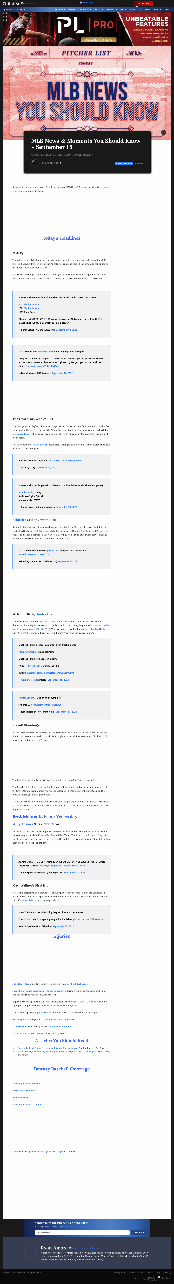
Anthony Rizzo (20, 1019)
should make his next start (42, 1033)
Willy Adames (22, 824)
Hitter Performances (24, 1090)
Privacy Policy (119, 1273)
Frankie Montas (21, 1026)
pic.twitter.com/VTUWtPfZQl (33, 554)
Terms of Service (136, 1273)
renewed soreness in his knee (49, 991)
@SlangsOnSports (32, 672)
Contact (150, 1273)
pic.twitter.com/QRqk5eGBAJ (43, 366)
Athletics (19, 520)
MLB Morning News (123, 163)
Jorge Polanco (20, 991)
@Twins (27, 919)
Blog (158, 1273)
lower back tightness (76, 984)
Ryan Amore (50, 163)
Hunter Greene (47, 614)
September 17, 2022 (45, 467)
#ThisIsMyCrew (45, 865)
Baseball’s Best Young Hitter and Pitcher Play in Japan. (48, 1048)
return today (51, 1019)
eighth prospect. (43, 531)
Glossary (167, 1273)
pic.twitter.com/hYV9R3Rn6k (69, 865)
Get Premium (143, 4)
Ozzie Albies (86, 1001)
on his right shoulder (60, 1026)
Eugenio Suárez (43, 1012)
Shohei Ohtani (31, 304)
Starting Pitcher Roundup (26, 1083)
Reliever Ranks (21, 1097)
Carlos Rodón (19, 1033)
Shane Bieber (39, 444)
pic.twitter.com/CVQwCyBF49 (65, 460)
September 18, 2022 (66, 329)
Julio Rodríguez (20, 984)
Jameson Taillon (61, 831)
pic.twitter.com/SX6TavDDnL (59, 672)
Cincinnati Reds (29, 679)
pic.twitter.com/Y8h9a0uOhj (88, 919)
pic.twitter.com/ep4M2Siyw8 (45, 704)
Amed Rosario (25, 434)
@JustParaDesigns (54, 1151)
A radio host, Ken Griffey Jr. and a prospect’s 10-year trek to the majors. (57, 1051)
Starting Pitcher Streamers (27, 1104)
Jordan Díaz (47, 520)
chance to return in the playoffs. (59, 1005)
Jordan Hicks (98, 629)
